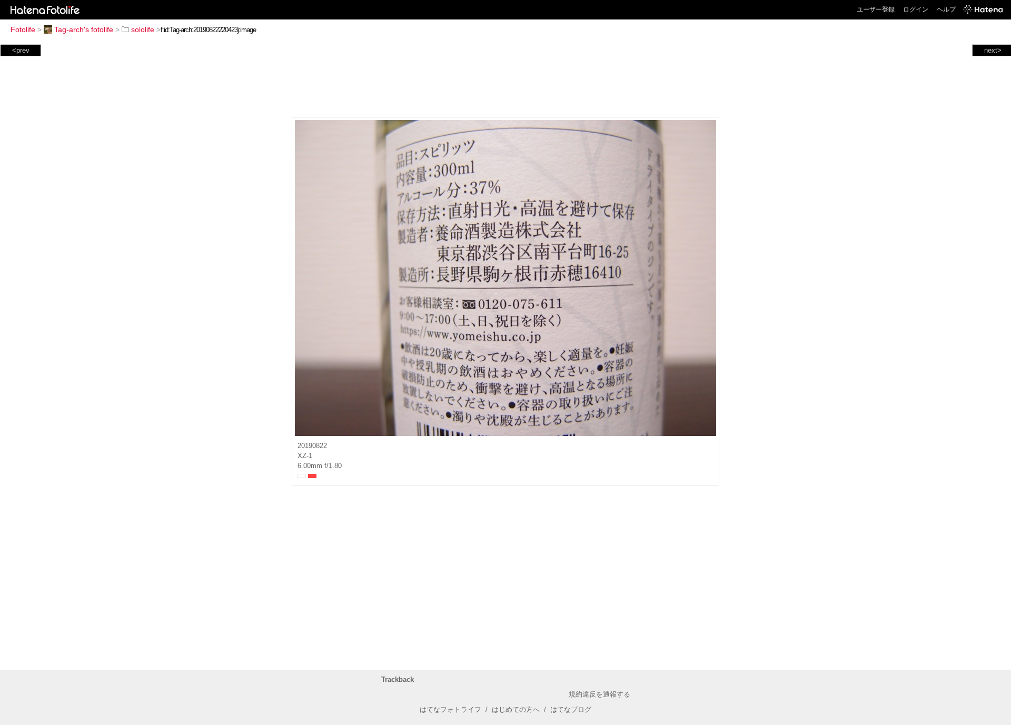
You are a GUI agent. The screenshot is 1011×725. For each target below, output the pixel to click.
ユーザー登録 (876, 9)
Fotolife (23, 29)
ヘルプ (946, 9)
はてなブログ (570, 709)
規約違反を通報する (599, 694)
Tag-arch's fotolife (83, 29)
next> (993, 50)
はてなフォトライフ (450, 709)
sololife (142, 29)
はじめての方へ (516, 709)
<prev (20, 50)
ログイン (915, 9)
